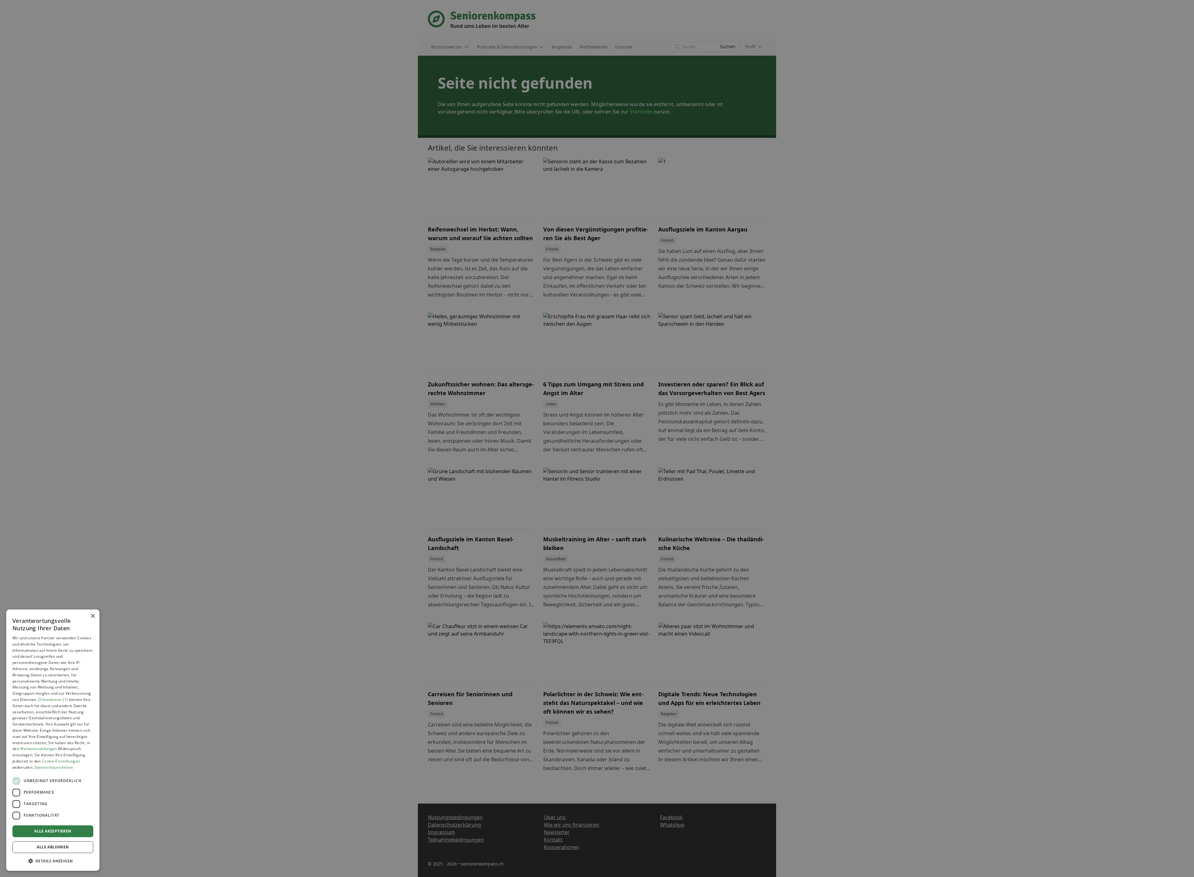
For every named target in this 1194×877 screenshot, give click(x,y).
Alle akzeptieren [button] (52, 831)
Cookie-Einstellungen (61, 761)
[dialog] (53, 740)
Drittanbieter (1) (53, 699)
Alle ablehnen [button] (53, 847)
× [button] (92, 616)
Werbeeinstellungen (38, 748)
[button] (52, 861)
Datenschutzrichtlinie (54, 767)
